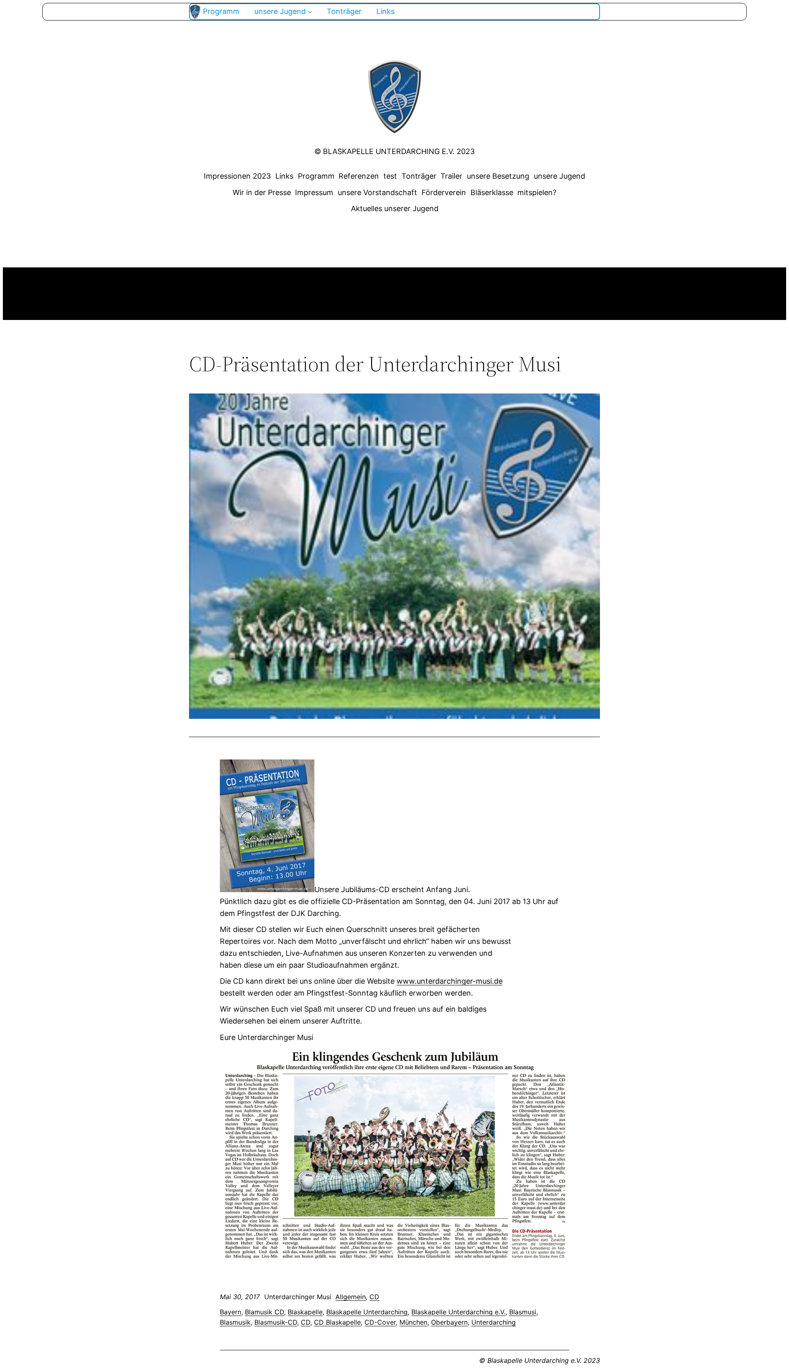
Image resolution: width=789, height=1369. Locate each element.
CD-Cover (380, 1322)
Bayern (230, 1312)
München (413, 1322)
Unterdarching (493, 1322)
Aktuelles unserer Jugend (394, 208)
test (390, 176)
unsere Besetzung (498, 176)
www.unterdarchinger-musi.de (450, 981)
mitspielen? (536, 192)
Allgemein (350, 1297)
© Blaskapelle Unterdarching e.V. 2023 (394, 151)
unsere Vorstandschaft (377, 192)
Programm (316, 176)
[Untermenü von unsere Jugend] (310, 11)
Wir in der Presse (262, 192)
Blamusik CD (264, 1312)
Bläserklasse (492, 192)
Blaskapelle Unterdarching (367, 1312)
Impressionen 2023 (237, 176)
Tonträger (418, 176)
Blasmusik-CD (275, 1322)
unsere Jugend (559, 176)
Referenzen (359, 176)
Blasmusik (235, 1322)
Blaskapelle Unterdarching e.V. (458, 1312)
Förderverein (444, 192)
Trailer (451, 176)
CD (374, 1297)
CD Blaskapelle (337, 1322)
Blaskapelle (305, 1312)
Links (284, 176)
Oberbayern (449, 1322)
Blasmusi (522, 1312)
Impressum (314, 192)
